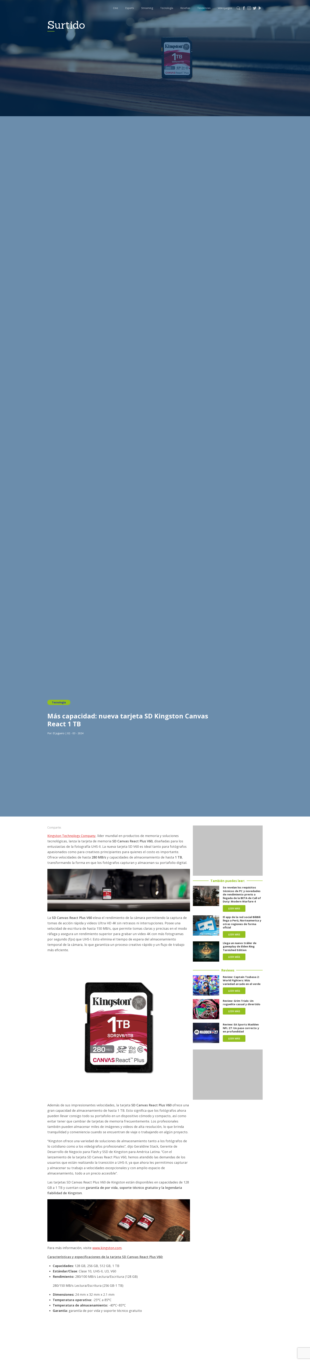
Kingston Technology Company (71, 836)
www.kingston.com (107, 1248)
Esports (129, 8)
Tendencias (204, 8)
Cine (115, 8)
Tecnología (166, 8)
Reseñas (185, 8)
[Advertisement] (228, 850)
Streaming (147, 8)
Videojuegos (225, 8)
